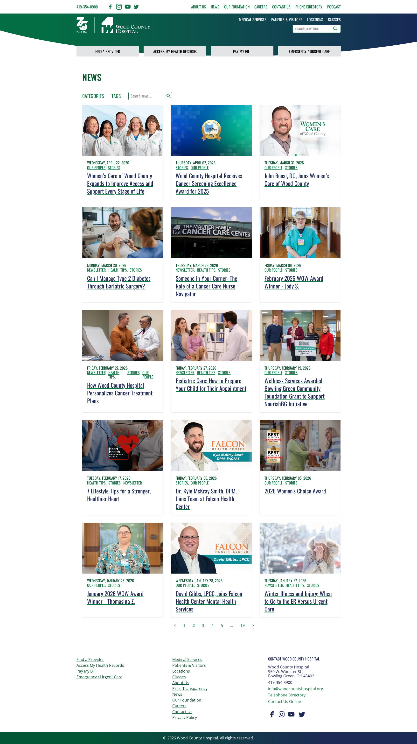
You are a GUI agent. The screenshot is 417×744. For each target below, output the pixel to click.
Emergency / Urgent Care (309, 51)
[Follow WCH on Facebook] (110, 7)
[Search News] (169, 96)
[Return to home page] (113, 25)
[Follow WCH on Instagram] (119, 7)
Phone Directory (308, 7)
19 (242, 625)
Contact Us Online (284, 701)
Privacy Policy (184, 717)
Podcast (334, 7)
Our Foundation (237, 7)
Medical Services (187, 659)
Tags (116, 95)
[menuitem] (252, 19)
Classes (179, 677)
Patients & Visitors (189, 665)
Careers (260, 7)
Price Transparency (190, 688)
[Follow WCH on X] (136, 7)
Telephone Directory (287, 695)
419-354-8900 (87, 7)
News (215, 7)
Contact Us (281, 7)
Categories (93, 95)
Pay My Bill (242, 51)
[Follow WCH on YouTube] (128, 7)
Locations (181, 671)
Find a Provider (107, 51)
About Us (198, 7)
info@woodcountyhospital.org (295, 688)
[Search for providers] (335, 29)
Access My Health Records (175, 51)
